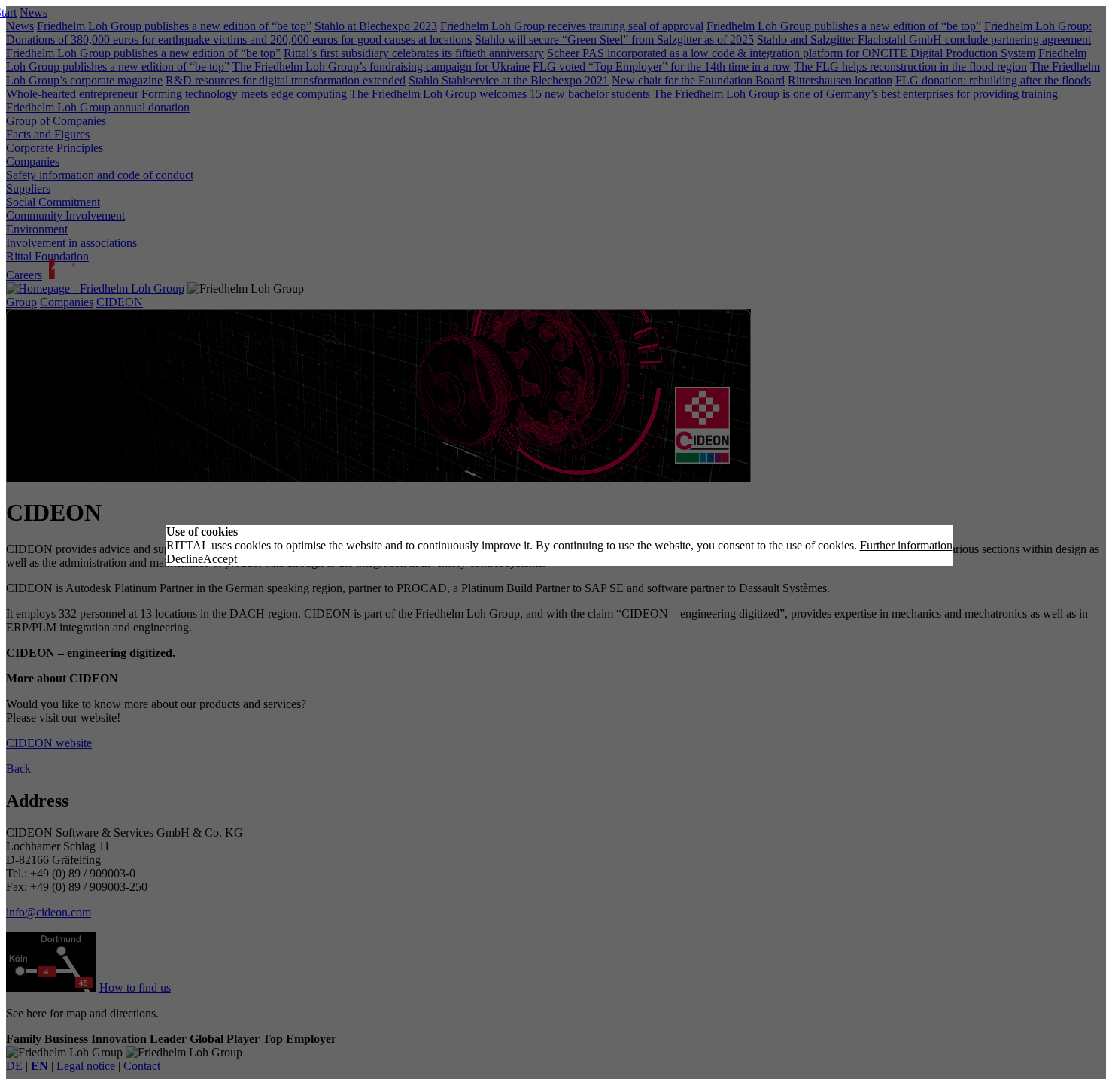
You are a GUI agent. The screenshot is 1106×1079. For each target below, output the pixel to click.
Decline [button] (184, 558)
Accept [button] (220, 558)
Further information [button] (906, 545)
